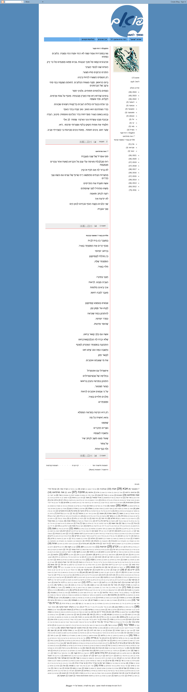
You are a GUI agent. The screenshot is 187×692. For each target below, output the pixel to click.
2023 (134, 96)
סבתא (109, 614)
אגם (103, 492)
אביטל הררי (52, 489)
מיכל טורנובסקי (112, 590)
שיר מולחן (119, 665)
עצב (52, 630)
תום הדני (71, 670)
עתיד (93, 633)
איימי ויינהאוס (94, 500)
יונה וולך (63, 565)
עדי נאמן (81, 619)
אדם (97, 492)
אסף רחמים (108, 508)
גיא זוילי (52, 523)
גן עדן (83, 528)
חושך (78, 552)
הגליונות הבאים (88, 39)
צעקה (74, 643)
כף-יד (58, 575)
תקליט (104, 676)
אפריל (131, 130)
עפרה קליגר (67, 630)
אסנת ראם (118, 508)
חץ (85, 557)
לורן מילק (95, 580)
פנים (84, 635)
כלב (117, 575)
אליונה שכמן (133, 506)
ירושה (131, 572)
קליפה (120, 648)
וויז (124, 543)
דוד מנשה (97, 531)
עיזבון (60, 625)
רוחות (79, 650)
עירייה (135, 628)
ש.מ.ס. (97, 658)
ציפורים (129, 643)
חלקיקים (134, 557)
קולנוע (103, 645)
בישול (54, 516)
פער (51, 635)
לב (138, 580)
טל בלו (131, 562)
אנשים (52, 506)
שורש (72, 660)
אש (127, 513)
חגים (108, 549)
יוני (133, 123)
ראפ (129, 650)
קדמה (132, 645)
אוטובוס (119, 495)
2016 (134, 173)
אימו (137, 502)
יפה (59, 570)
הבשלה (50, 533)
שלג (64, 666)
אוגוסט (131, 116)
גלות (59, 526)
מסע (137, 598)
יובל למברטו (81, 564)
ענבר (137, 630)
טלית (86, 562)
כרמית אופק (133, 577)
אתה (94, 513)
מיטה (122, 590)
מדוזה (52, 585)
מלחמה (122, 595)
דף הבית (75, 465)
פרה (126, 638)
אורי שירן (128, 498)
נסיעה (90, 609)
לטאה (69, 580)
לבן (127, 580)
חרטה (75, 557)
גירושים (88, 526)
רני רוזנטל (51, 656)
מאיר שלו (114, 585)
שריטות (110, 670)
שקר (60, 668)
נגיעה (52, 600)
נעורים (83, 609)
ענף (104, 630)
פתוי (119, 640)
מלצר (91, 595)
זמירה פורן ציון (90, 547)
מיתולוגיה (74, 592)
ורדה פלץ (95, 543)
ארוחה (122, 511)
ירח (125, 572)
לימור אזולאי (77, 582)
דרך (69, 533)
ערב (125, 633)
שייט (64, 663)
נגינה (59, 600)
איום (138, 500)
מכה (66, 592)
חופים (109, 552)
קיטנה (51, 645)
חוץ (97, 552)
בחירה (97, 516)
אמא (124, 505)
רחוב (131, 655)
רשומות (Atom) (95, 470)
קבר (138, 645)
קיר (125, 648)
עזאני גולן (89, 625)
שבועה (84, 658)
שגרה (127, 660)
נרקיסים (68, 612)
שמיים (124, 668)
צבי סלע (106, 640)
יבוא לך (52, 562)
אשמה (101, 513)
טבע (92, 559)
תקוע (109, 676)
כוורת (135, 575)
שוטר (98, 660)
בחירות (90, 516)
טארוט (99, 559)
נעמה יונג (57, 609)
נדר (123, 603)
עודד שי (97, 622)
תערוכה (56, 673)
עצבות (137, 633)
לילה (88, 582)
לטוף (63, 580)
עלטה (112, 628)
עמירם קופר (93, 628)
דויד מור (80, 531)
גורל (77, 523)
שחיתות (123, 663)
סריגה (118, 619)
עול (86, 622)
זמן (82, 547)
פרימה (72, 638)
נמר (109, 609)
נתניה (135, 614)
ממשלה (84, 595)
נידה (96, 607)
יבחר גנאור (135, 565)
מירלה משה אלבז (85, 592)
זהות (61, 543)
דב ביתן (131, 531)
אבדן (114, 489)
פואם (65, 633)
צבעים (87, 640)
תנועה (64, 673)
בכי (88, 518)
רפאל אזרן (128, 658)
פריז (84, 638)
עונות (56, 622)
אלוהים (66, 502)
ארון (116, 511)
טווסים (77, 559)
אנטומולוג (70, 506)
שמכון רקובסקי (101, 668)
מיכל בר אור (102, 590)
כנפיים (70, 575)
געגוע (76, 528)
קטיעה (70, 645)
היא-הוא (58, 536)
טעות (80, 562)
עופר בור (129, 624)
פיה (127, 635)
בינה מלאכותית (76, 516)
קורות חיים (78, 645)
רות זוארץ (86, 653)
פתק (114, 640)
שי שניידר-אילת (80, 663)
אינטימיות (129, 502)
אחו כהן (80, 497)
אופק (83, 495)
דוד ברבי (106, 531)
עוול (90, 622)
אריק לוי (103, 511)
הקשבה (78, 538)
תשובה (70, 676)
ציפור (137, 643)
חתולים (112, 559)
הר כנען (66, 538)
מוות (129, 587)
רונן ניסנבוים (115, 653)
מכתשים (130, 595)
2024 (134, 92)
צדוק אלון (75, 640)
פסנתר (64, 635)
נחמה (127, 607)
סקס (130, 619)
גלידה (137, 528)
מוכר (119, 587)
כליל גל (89, 575)
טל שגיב (116, 562)
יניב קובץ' (116, 570)
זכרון (115, 546)
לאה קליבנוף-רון (59, 577)
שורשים (65, 660)
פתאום (125, 640)
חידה (137, 554)
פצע (137, 638)
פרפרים (52, 638)
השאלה (131, 541)
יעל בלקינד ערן (86, 570)
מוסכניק (97, 587)
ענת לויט (83, 630)
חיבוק (51, 552)
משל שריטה (83, 600)
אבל (121, 492)
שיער (132, 666)
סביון (123, 614)
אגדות (109, 492)
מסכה (52, 595)
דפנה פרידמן (89, 533)
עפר (76, 630)
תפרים (122, 676)
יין (63, 567)
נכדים (122, 609)
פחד (135, 635)
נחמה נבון (119, 607)
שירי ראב (90, 665)
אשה (121, 513)
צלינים (94, 643)
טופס (71, 559)
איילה (108, 500)
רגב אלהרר (116, 650)
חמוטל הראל (126, 557)
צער (68, 643)
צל (114, 643)
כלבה (111, 575)
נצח (95, 612)
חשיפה (132, 559)
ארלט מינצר (84, 511)
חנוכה (99, 557)
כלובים (96, 575)
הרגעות (59, 538)
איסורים (120, 502)
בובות (131, 516)
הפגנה (100, 538)
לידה (109, 582)
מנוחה (70, 595)
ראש (123, 651)
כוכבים (129, 575)
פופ (54, 633)
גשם (54, 528)
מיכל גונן (92, 590)
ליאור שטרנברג (129, 582)
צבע (93, 640)
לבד (133, 580)
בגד (74, 513)
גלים (119, 529)
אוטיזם (112, 495)
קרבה (75, 648)
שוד (104, 660)
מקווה (73, 597)
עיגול (78, 625)
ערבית (119, 633)
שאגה (90, 658)
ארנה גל (74, 511)
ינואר (132, 151)
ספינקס (59, 617)
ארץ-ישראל (133, 513)
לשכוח (135, 585)
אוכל (105, 495)
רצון (120, 658)
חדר (67, 549)
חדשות (61, 549)
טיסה (58, 560)
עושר (96, 625)
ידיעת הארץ (108, 565)
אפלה (90, 508)
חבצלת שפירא (124, 549)
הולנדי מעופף (86, 536)
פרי (100, 638)
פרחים (106, 638)
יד (121, 564)
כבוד (77, 572)
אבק (115, 492)
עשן (98, 633)
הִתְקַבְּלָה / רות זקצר (100, 48)
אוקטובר (131, 109)
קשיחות (50, 648)
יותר (74, 567)
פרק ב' (137, 640)
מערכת (87, 597)
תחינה (55, 670)
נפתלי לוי (102, 612)
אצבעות (128, 511)
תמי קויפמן (118, 673)
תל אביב (128, 673)
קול (109, 645)
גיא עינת (127, 526)
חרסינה (63, 557)
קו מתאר (120, 645)
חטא (63, 552)
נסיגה (96, 609)
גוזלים (89, 523)
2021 (134, 155)
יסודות (108, 570)
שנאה (86, 668)
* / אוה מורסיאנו (102, 151)
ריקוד (96, 656)
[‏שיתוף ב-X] (85, 142)
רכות (75, 655)
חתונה (105, 559)
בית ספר (104, 518)
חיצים (83, 554)
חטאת (57, 552)
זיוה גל (128, 547)
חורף (91, 552)
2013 (134, 183)
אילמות (71, 500)
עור (109, 625)
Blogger (69, 686)
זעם (75, 547)
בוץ (117, 516)
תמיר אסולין (100, 673)
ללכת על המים (59, 582)
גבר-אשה (114, 523)
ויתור (113, 543)
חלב (77, 555)
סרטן (123, 619)
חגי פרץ (115, 549)
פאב (88, 633)
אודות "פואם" (135, 39)
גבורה (129, 523)
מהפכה (136, 587)
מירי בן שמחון (128, 592)
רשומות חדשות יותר (100, 465)
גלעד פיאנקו (111, 528)
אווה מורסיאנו (133, 495)
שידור (70, 663)
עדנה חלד (125, 622)
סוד (91, 614)
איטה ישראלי (130, 500)
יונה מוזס (54, 565)
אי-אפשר (66, 497)
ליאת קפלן (117, 582)
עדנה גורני (135, 622)
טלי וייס (93, 562)
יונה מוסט (134, 567)
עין (55, 625)
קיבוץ (57, 645)
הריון (52, 538)
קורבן (91, 645)
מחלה (53, 587)
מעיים (93, 597)
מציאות (80, 597)
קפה (87, 648)
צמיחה (87, 643)
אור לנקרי (52, 495)
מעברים (113, 597)
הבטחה (57, 533)
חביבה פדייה (135, 549)
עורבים (103, 625)
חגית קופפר (75, 549)
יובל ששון (72, 564)
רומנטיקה (72, 650)
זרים (57, 547)
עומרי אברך (69, 622)
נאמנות (65, 600)
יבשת (126, 564)
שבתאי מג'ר (61, 658)
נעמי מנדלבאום (126, 612)
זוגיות (54, 543)
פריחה (78, 638)
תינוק (49, 671)
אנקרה (58, 506)
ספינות (66, 617)
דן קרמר (116, 533)
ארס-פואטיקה (63, 511)
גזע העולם (70, 523)
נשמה (50, 612)
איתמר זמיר (85, 502)
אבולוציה (103, 489)
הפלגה (92, 538)
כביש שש (65, 572)
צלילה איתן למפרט (103, 643)
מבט (92, 585)
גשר (137, 531)
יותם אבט (90, 567)
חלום (65, 554)
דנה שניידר (108, 533)
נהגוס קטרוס (115, 603)
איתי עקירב (104, 502)
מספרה (121, 598)
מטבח (129, 590)
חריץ (69, 557)
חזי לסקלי (70, 552)
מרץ (132, 144)
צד (81, 640)
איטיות (122, 500)
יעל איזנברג (99, 570)
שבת (71, 658)
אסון (137, 508)
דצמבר (131, 102)
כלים (83, 575)
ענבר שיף (130, 630)
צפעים (52, 643)
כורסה (123, 575)
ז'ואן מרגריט (85, 543)
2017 (134, 169)
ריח (112, 655)
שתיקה (86, 671)
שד (122, 661)
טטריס (65, 559)
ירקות (102, 572)
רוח (97, 650)
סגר (102, 614)
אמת (91, 506)
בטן (84, 516)
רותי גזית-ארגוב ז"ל (118, 39)
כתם (98, 577)
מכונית (53, 592)
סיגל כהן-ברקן (135, 617)
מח (74, 587)
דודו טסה (88, 531)
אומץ (99, 495)
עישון (117, 628)
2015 (134, 176)
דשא (64, 533)
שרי (116, 670)
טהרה (83, 559)
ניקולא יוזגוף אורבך (66, 607)
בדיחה (52, 513)
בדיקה (137, 516)
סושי (62, 614)
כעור (64, 575)
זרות (63, 547)
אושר (87, 498)
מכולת (60, 592)
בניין (138, 521)
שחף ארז (115, 663)
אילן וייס (63, 500)
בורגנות (104, 516)
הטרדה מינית (67, 536)
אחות (74, 498)
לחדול (88, 580)
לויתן (116, 580)
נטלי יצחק (103, 607)
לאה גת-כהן (91, 577)
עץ (58, 630)
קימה (137, 648)
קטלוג (64, 645)
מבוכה (105, 585)
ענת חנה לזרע (95, 630)
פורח (49, 633)
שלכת (57, 665)
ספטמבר (130, 112)
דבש (125, 531)
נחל (132, 607)
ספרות (52, 617)
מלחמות (113, 595)
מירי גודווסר (117, 592)
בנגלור (65, 518)
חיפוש (90, 555)
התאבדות (123, 541)
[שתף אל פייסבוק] (83, 142)
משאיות (114, 600)
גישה (81, 526)
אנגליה (84, 506)
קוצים (97, 645)
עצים (131, 633)
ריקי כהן (88, 656)
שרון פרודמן (129, 670)
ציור (51, 640)
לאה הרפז (82, 577)
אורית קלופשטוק (108, 497)
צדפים (68, 640)
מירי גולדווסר (106, 592)
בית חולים (115, 518)
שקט (74, 668)
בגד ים (67, 513)
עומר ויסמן (78, 622)
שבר (77, 658)
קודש (114, 645)
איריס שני (113, 502)
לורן (102, 580)
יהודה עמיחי (91, 564)
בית (49, 516)
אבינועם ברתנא (130, 492)
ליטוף (103, 582)
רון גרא (55, 651)
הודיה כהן (109, 536)
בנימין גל (131, 521)
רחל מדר (125, 655)
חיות (120, 554)
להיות (122, 580)
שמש (92, 668)
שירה (101, 665)
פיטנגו (121, 635)
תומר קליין (63, 670)
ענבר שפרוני (119, 630)
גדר (95, 523)
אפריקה (82, 508)
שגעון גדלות (135, 660)
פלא (109, 635)
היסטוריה (136, 538)
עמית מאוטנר (81, 628)
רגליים (108, 650)
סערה (80, 617)
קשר (135, 650)
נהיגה (107, 603)
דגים (119, 531)
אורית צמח (119, 497)
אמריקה (97, 506)
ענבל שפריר (53, 628)
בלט (75, 518)
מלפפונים (98, 595)
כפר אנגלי (51, 575)
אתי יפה (88, 513)
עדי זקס (88, 619)
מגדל (85, 585)
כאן (83, 572)
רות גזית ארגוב (101, 653)
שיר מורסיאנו (110, 665)
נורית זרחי (65, 603)
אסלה (125, 508)
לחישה (82, 580)
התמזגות (70, 541)
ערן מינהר (105, 633)
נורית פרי (53, 603)
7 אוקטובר (135, 489)
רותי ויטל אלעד (65, 653)
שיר (126, 665)
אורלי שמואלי (96, 498)
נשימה (56, 612)
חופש (103, 552)
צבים (99, 640)
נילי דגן (84, 607)
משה (108, 600)
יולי (132, 119)
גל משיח (75, 526)
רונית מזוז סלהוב (127, 653)
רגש (102, 650)
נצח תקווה (87, 612)
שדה (116, 661)
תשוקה (62, 676)
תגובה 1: (102, 226)
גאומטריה (60, 521)
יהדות (99, 564)
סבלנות (116, 614)
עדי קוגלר (73, 619)
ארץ (49, 511)
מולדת (113, 587)
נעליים (76, 609)
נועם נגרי (86, 603)
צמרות (81, 643)
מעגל (107, 597)
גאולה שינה (71, 521)
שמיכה (116, 668)
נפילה (117, 612)
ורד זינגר (105, 543)
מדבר (59, 585)
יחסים (69, 567)
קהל (127, 645)
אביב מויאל (73, 489)
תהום (79, 671)
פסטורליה (72, 635)
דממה (58, 531)
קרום (68, 648)
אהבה (81, 492)
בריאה (105, 521)
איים (102, 500)
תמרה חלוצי (79, 673)
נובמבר (131, 105)
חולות (131, 552)
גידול (121, 526)
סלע (94, 617)
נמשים (103, 609)
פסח (79, 635)
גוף (84, 523)
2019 (134, 162)
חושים (84, 552)
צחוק (56, 640)
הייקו (51, 536)
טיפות (52, 559)
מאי (132, 126)
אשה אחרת (111, 513)
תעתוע (50, 673)
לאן (51, 577)
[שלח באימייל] (90, 142)
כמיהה (77, 575)
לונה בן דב (109, 580)
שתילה (93, 670)
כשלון (119, 577)
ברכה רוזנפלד (88, 521)
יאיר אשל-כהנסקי (64, 562)
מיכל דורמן (84, 590)
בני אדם (52, 518)
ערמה (112, 633)
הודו (116, 536)
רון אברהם (64, 650)
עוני (51, 622)
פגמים (75, 633)
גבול (135, 523)
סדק (97, 614)
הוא (121, 536)
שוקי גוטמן (79, 660)
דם (70, 531)
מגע (72, 585)
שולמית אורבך (89, 660)
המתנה (121, 538)
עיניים (50, 625)
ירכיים (114, 572)
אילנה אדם (54, 500)
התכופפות (79, 541)
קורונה (85, 645)
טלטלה (109, 562)
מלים (105, 595)
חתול (118, 559)
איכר (86, 500)
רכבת (81, 655)
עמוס (101, 628)
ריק (102, 655)
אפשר (135, 511)
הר (72, 538)
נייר (91, 607)
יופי (109, 567)
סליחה (101, 617)
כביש (72, 572)
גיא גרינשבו (60, 523)
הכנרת (128, 538)
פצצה (131, 638)
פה (70, 633)
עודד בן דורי (108, 622)
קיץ (131, 648)
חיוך (126, 555)
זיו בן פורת (136, 547)
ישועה (96, 572)
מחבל (60, 587)
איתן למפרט (75, 502)
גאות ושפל (51, 521)
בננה (124, 521)
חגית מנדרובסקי (87, 549)
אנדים (77, 506)
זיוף (122, 547)
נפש (110, 612)
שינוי (138, 665)
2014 (134, 180)
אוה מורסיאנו (58, 492)
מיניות (55, 590)
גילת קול (96, 526)
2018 (134, 166)
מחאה (68, 587)
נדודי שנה (136, 603)
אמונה (112, 506)
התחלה (87, 541)
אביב (83, 489)
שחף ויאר (106, 663)
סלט (107, 617)
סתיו (111, 619)
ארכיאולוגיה (94, 511)
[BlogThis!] (88, 142)
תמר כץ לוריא (90, 673)
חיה (132, 555)
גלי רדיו (52, 526)
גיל (110, 526)
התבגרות (114, 541)
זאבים (76, 543)
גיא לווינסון (136, 526)
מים (61, 590)
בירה (61, 516)
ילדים (133, 570)
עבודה (104, 619)
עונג (62, 622)
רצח (115, 658)
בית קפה (95, 518)
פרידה (93, 638)
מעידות (100, 598)
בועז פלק (124, 516)
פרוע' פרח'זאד (117, 638)
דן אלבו (130, 533)
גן (87, 528)
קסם (93, 648)
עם (107, 628)
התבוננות (105, 541)
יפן (55, 570)
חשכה (125, 560)
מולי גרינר (105, 587)
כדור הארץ (57, 572)
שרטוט (122, 670)
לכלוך (69, 582)
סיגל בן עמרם (54, 614)
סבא (129, 614)
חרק (56, 557)
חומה (125, 552)
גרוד (60, 528)
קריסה (57, 648)
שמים (109, 668)
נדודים (129, 603)
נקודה (80, 612)
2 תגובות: (102, 142)
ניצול (77, 607)
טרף (74, 562)
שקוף (79, 668)
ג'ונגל (79, 521)
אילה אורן (79, 500)
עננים (110, 630)
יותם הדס (81, 567)
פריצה (65, 638)
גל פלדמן (66, 526)
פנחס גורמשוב (93, 635)
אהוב (69, 492)
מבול (98, 585)
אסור (131, 508)
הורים (77, 536)
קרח (63, 648)
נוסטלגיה (99, 603)
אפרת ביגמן (73, 508)
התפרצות (136, 543)
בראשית (113, 521)
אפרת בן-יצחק (62, 508)
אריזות (110, 511)
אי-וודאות (58, 497)
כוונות (49, 572)
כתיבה (105, 577)
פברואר (131, 147)
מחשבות (136, 590)
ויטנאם (119, 543)
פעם (57, 635)
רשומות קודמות (52, 465)
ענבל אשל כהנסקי (67, 628)
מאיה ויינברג (125, 585)
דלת (74, 531)
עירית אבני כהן (126, 628)
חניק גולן (91, 557)
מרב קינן (59, 598)
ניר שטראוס (129, 609)
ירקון (108, 572)
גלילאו (126, 528)
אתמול (80, 513)
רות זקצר (77, 653)
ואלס (129, 543)
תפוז (135, 676)
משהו (102, 600)
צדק (62, 640)
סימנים (114, 617)
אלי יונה (58, 502)
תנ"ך (70, 673)
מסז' (57, 595)
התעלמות (53, 541)
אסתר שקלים (99, 508)
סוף (78, 614)
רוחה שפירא (88, 651)
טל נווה (124, 562)
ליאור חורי (57, 580)
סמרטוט (87, 617)
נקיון (74, 612)
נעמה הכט (67, 609)
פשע (131, 640)
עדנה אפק (53, 619)
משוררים (94, 600)
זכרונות (103, 547)
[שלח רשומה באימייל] (95, 142)
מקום (67, 598)
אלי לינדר (50, 502)
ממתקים (77, 595)
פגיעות (82, 633)
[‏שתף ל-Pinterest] (81, 142)
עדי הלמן (96, 619)
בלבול (81, 518)
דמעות (137, 533)
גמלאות (93, 528)
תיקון (135, 673)
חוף (114, 552)
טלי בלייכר (101, 562)
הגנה (135, 536)
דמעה (51, 531)
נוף (80, 603)
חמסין (117, 557)
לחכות (76, 580)
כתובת (113, 577)
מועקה (90, 587)
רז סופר (56, 653)
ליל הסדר (96, 582)
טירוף (137, 562)
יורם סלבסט (100, 567)
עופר (137, 625)
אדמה (90, 492)
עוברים (118, 622)
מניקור (63, 595)
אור (60, 495)
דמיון (64, 531)
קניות (100, 648)
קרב (81, 648)
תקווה (116, 676)
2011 (134, 190)
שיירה (51, 663)
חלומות (55, 555)
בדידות (60, 513)
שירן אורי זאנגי (80, 665)
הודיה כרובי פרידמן (98, 536)
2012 (134, 186)
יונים (115, 567)
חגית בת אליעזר (99, 549)
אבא (125, 488)
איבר (51, 497)
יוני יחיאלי (122, 567)
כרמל (125, 577)
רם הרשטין (67, 656)
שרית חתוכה (101, 670)
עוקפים (115, 625)
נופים (73, 603)
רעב (135, 658)
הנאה (114, 538)
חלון (49, 554)
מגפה (66, 585)
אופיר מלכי (91, 495)
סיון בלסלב (124, 617)
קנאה (106, 648)
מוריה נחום (81, 587)
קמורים (113, 648)
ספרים (137, 619)
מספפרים (130, 597)
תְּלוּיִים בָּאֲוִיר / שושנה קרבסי (97, 235)
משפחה (74, 600)
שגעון (52, 658)
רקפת (109, 658)
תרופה (97, 676)
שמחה (132, 668)
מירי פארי (96, 592)
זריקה (51, 547)
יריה (119, 572)
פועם (59, 633)
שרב (54, 668)
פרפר (59, 638)
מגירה (79, 585)
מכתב (137, 595)
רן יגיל (59, 655)
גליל (132, 528)
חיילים (104, 554)
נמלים (115, 609)
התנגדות (61, 541)
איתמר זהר (94, 502)
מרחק (122, 600)
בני (59, 518)
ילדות (50, 567)
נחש (110, 607)
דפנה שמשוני (78, 533)
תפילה (129, 676)
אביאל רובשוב (92, 489)
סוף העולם (70, 614)
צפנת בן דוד (59, 643)
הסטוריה (107, 538)
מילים (75, 590)
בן (70, 518)
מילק (67, 590)
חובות (54, 549)
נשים (62, 612)
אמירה (105, 506)
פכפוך (115, 635)
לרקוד (49, 582)
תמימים (109, 673)
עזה (83, 625)
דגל (113, 531)
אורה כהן (136, 497)
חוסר (120, 552)
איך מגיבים (102, 39)
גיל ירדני (104, 526)
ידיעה (117, 564)
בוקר (111, 516)
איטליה (115, 500)
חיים (97, 554)
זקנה (69, 547)
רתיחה (103, 658)
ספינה (73, 617)
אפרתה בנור (51, 508)
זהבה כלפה (68, 543)
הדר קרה (128, 536)
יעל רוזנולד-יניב (72, 570)
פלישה (102, 635)
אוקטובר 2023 (75, 495)
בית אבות (133, 518)
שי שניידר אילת (93, 663)
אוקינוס (66, 495)
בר (120, 521)
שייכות (58, 663)
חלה (72, 554)
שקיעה (67, 668)
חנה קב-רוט (109, 557)
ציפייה (120, 643)
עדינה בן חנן (63, 619)
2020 (134, 159)
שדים (109, 661)
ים (126, 569)
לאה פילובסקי (72, 577)
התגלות (96, 541)
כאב (89, 572)
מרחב (129, 600)
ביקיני (67, 516)
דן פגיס (123, 533)
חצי (80, 557)
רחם (118, 656)
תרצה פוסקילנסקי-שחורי (84, 676)
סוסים (84, 614)
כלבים (104, 575)
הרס (138, 541)
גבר (123, 523)
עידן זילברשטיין (69, 625)
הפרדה (85, 538)
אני (64, 506)
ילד (59, 567)
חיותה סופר (112, 554)
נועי (93, 603)
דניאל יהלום (99, 533)
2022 (134, 99)
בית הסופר (124, 518)
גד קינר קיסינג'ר (103, 523)
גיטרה (115, 526)
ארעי (54, 511)
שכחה (71, 666)
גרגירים (66, 528)
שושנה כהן (57, 660)
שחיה (131, 663)
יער (64, 570)
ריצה (107, 656)
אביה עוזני (64, 489)
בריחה (97, 521)
